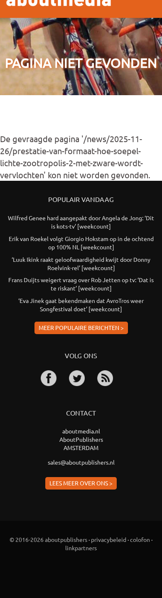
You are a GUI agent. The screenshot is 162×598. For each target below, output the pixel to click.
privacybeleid (108, 539)
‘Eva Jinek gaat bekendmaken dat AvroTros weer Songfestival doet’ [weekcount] (81, 305)
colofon (140, 539)
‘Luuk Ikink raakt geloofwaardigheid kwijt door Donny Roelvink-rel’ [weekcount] (81, 263)
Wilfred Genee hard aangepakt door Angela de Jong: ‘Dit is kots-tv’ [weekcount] (81, 222)
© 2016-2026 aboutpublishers (48, 539)
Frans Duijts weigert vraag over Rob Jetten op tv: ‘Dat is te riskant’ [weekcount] (81, 284)
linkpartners (81, 547)
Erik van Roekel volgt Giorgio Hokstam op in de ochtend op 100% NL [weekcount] (81, 243)
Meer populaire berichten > (81, 327)
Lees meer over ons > (81, 483)
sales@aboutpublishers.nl (81, 462)
